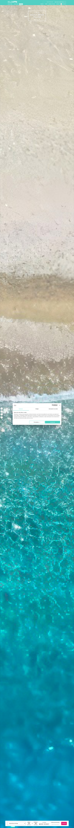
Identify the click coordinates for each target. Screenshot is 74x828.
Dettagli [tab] (37, 408)
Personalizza (36, 422)
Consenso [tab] (21, 408)
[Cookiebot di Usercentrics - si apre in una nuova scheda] (52, 405)
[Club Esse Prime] (61, 4)
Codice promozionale (55, 822)
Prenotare (64, 823)
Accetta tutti (52, 422)
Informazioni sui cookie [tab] (53, 408)
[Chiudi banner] (59, 405)
